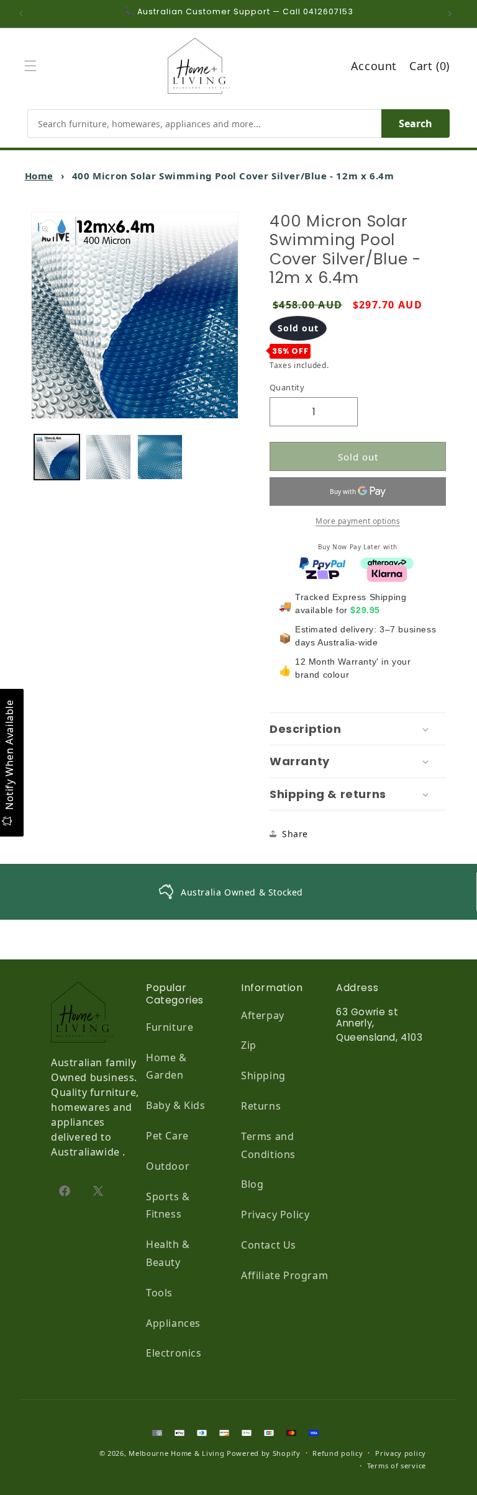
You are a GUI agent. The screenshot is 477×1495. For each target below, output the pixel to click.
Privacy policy (400, 1453)
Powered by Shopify (264, 1453)
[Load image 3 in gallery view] (160, 457)
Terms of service (396, 1465)
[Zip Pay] (322, 572)
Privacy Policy (275, 1214)
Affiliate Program (284, 1275)
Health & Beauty (168, 1253)
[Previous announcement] (24, 13)
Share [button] (295, 834)
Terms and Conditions (268, 1145)
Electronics (174, 1353)
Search (415, 123)
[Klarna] (387, 572)
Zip (249, 1045)
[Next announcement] (452, 13)
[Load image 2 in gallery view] (108, 457)
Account (374, 65)
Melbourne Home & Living (176, 1453)
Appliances (173, 1323)
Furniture (169, 1027)
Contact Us (268, 1245)
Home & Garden (166, 1066)
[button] (33, 65)
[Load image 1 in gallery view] (57, 457)
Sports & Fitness (168, 1205)
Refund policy (337, 1453)
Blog (252, 1184)
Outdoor (167, 1166)
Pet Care (167, 1136)
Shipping (263, 1075)
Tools (159, 1293)
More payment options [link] (358, 521)
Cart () (429, 65)
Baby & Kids (176, 1105)
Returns (261, 1106)
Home (39, 175)
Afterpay (262, 1015)
